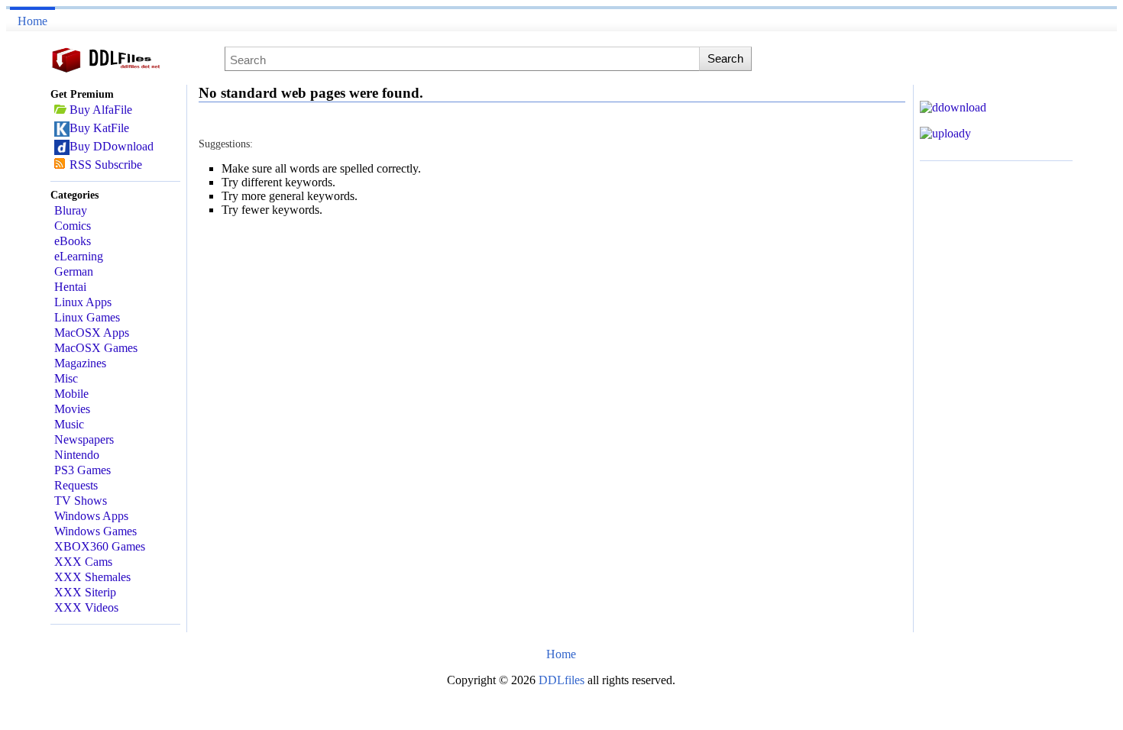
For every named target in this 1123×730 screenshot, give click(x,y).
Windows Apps (91, 515)
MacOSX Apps (91, 332)
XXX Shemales (92, 576)
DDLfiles (563, 679)
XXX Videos (86, 607)
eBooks (72, 240)
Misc (66, 378)
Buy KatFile (99, 127)
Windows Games (95, 531)
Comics (72, 225)
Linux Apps (83, 302)
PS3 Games (82, 470)
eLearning (78, 256)
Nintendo (76, 454)
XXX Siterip (85, 592)
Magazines (80, 363)
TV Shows (80, 500)
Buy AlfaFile (101, 109)
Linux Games (87, 317)
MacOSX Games (96, 347)
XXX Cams (83, 561)
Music (69, 424)
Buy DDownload (112, 146)
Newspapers (84, 439)
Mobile (71, 393)
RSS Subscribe (106, 164)
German (73, 271)
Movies (72, 408)
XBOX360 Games (99, 546)
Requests (76, 485)
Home (32, 21)
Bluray (70, 210)
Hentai (70, 286)
